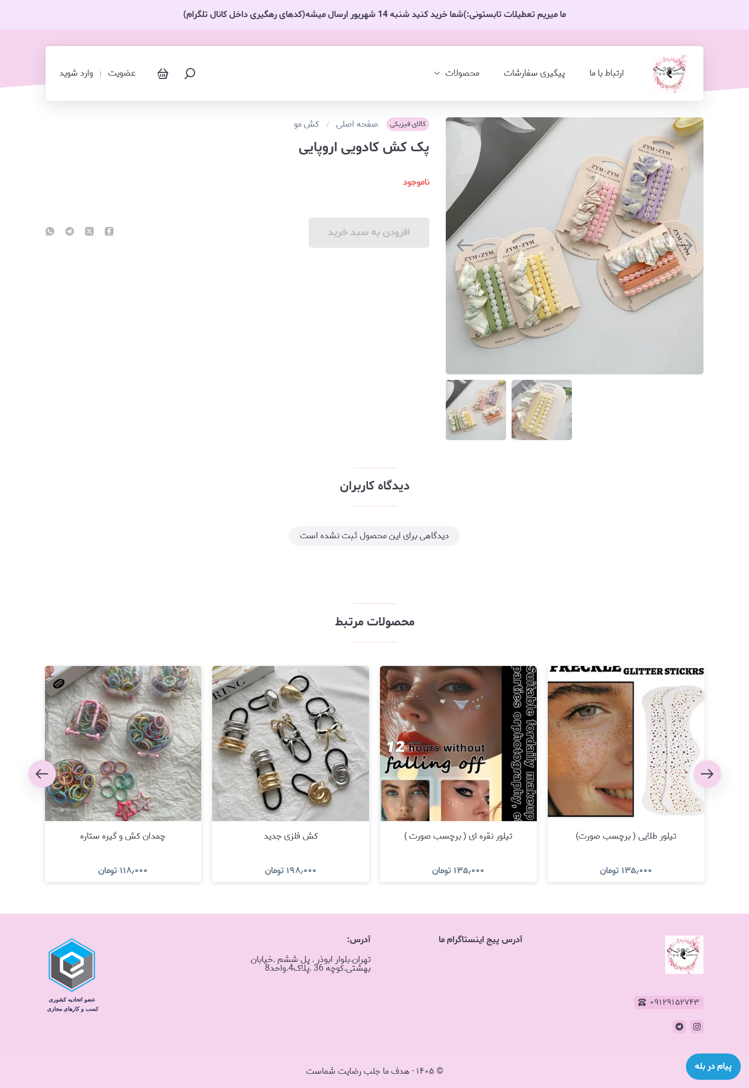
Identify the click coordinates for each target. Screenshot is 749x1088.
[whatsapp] (50, 232)
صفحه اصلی (357, 124)
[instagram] (696, 1026)
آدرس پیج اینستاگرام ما (481, 939)
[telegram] (69, 232)
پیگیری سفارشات (534, 73)
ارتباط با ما (606, 73)
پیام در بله (713, 1066)
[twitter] (89, 232)
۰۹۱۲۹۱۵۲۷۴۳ (674, 1002)
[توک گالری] (670, 73)
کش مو (306, 124)
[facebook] (109, 232)
